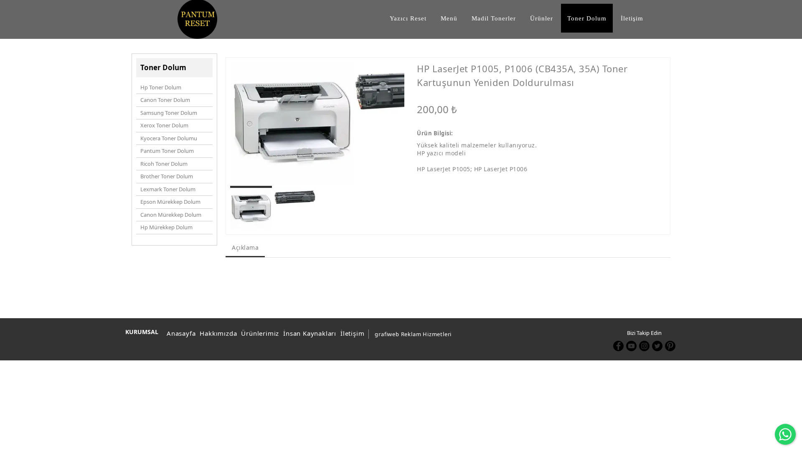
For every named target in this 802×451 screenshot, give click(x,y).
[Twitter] (657, 346)
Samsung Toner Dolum (168, 113)
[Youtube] (631, 346)
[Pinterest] (670, 346)
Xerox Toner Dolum (164, 125)
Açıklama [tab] (245, 247)
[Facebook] (618, 346)
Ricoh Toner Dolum (164, 163)
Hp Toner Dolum (160, 87)
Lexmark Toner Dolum (167, 189)
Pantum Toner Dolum (167, 151)
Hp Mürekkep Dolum (166, 227)
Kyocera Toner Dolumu (168, 138)
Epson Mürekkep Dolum (170, 201)
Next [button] (390, 128)
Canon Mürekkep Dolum (170, 214)
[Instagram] (644, 346)
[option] (292, 123)
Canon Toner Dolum (165, 100)
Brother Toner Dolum (166, 176)
